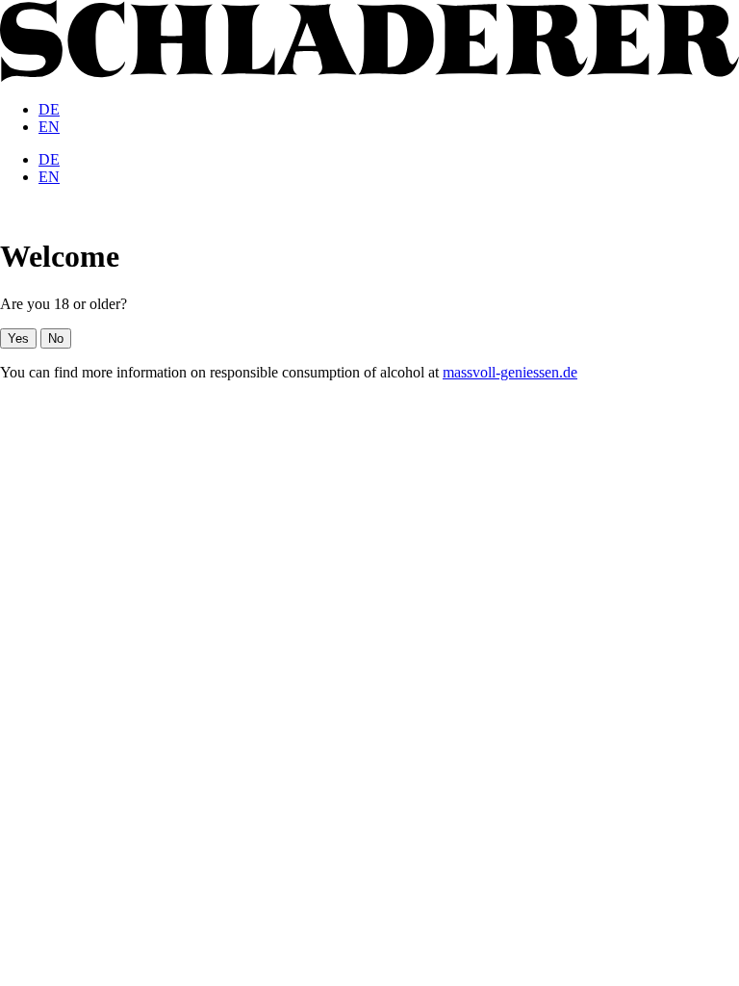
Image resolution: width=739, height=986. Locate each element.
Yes (18, 338)
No (56, 338)
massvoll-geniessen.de (510, 372)
